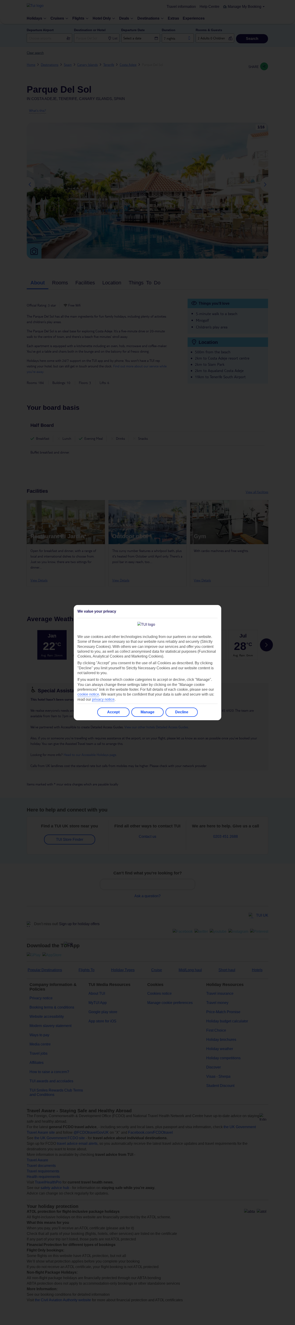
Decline (181, 712)
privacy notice (103, 699)
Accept (113, 712)
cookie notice (88, 694)
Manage (147, 712)
